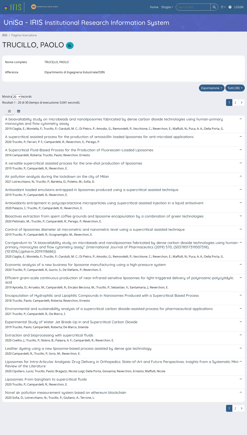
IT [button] (222, 7)
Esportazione (210, 88)
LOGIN (238, 7)
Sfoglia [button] (166, 7)
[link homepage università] (44, 7)
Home (154, 7)
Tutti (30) (234, 88)
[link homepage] (13, 7)
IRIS (4, 35)
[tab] (9, 111)
